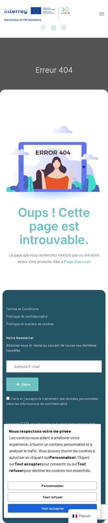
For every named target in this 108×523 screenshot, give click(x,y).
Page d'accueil (77, 261)
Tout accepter (52, 508)
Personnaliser (52, 485)
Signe (25, 384)
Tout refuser (52, 497)
